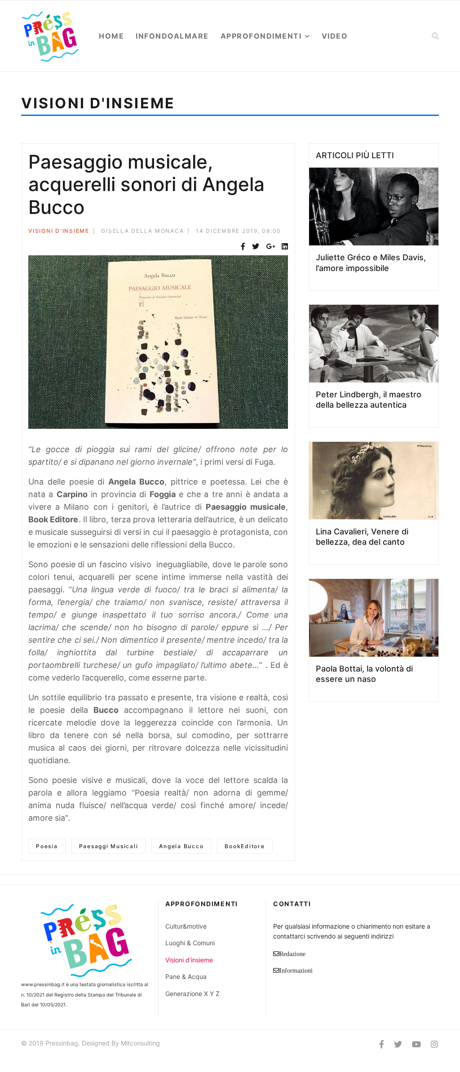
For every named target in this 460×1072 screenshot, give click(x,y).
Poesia (47, 846)
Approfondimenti (261, 35)
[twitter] (398, 1044)
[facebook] (381, 1044)
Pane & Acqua (186, 976)
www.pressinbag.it (43, 984)
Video (335, 35)
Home (111, 35)
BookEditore (245, 846)
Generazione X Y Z (192, 993)
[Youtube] (416, 1044)
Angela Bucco (181, 846)
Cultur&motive (186, 926)
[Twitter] (255, 246)
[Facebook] (243, 246)
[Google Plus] (270, 246)
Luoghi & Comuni (190, 943)
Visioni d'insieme (58, 230)
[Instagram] (434, 1044)
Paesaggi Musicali (108, 846)
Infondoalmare (172, 35)
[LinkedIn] (285, 246)
